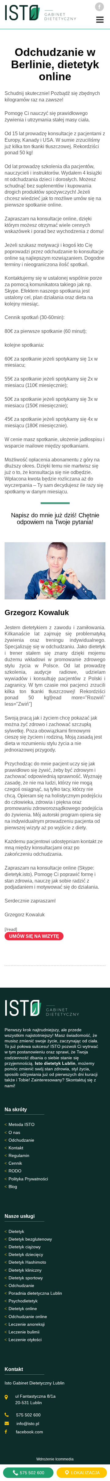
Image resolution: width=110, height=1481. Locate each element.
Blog (13, 1186)
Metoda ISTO (22, 1124)
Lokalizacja (85, 1472)
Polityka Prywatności (28, 1178)
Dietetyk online (23, 1308)
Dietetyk (16, 1231)
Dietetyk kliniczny (25, 1270)
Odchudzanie (21, 1140)
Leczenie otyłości (25, 1339)
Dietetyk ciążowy (25, 1246)
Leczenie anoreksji (27, 1324)
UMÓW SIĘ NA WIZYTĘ (34, 936)
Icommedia (64, 1459)
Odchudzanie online (28, 1316)
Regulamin (19, 1155)
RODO (15, 1170)
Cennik (15, 1163)
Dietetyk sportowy (26, 1277)
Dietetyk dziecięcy (26, 1254)
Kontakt (16, 1147)
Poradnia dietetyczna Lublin (35, 1293)
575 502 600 (28, 1414)
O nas (14, 1132)
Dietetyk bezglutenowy (30, 1239)
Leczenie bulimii (24, 1331)
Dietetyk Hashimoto (27, 1262)
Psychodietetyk (23, 1300)
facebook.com (29, 1431)
